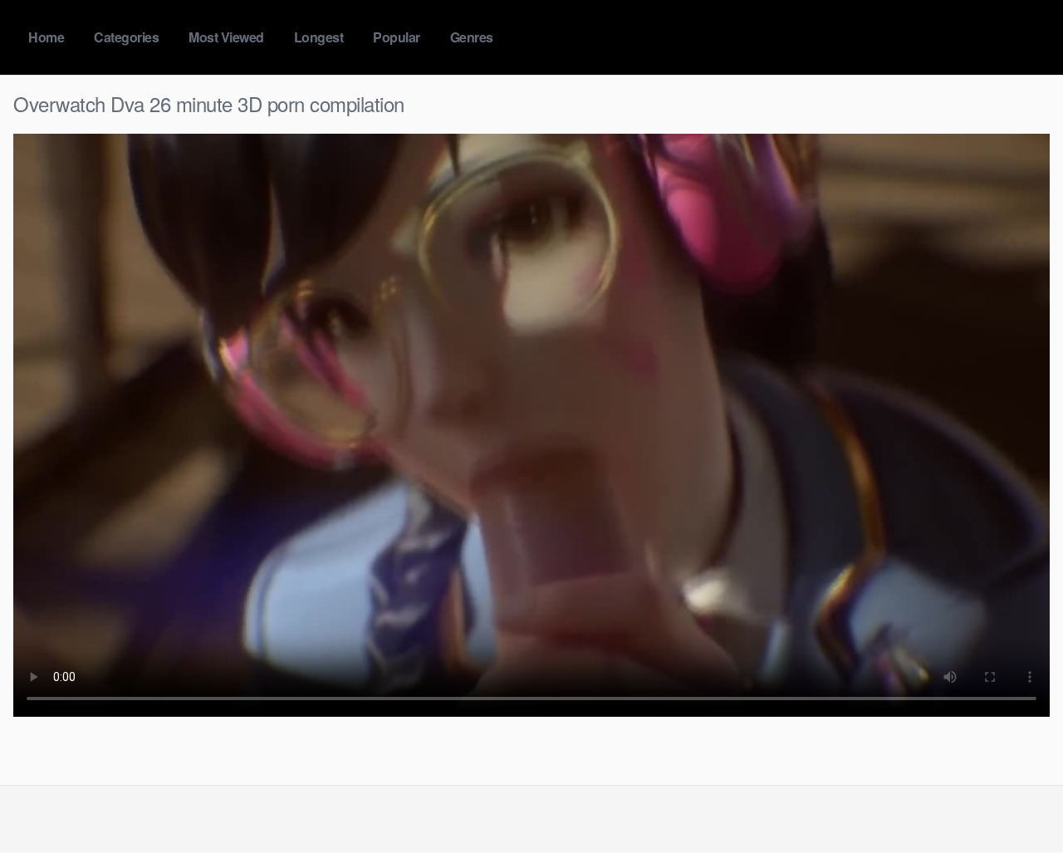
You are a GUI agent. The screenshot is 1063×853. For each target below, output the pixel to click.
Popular (396, 37)
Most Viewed (226, 37)
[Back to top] (1017, 800)
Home (46, 37)
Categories (126, 37)
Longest (319, 37)
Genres (471, 37)
